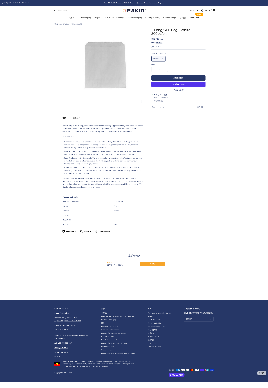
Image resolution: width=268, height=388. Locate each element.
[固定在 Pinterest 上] (160, 107)
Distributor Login (107, 347)
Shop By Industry (152, 18)
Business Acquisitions (109, 326)
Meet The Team (154, 320)
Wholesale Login (107, 336)
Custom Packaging (108, 320)
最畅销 (71, 18)
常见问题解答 (152, 330)
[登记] (210, 319)
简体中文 (192, 11)
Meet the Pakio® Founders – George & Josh (118, 316)
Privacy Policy (153, 343)
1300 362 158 (25, 3)
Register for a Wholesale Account (114, 333)
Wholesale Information (110, 330)
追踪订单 (151, 333)
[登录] (202, 10)
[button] (102, 197)
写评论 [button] (152, 264)
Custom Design (169, 18)
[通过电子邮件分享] (167, 107)
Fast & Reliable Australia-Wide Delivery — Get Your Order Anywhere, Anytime (134, 3)
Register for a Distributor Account (114, 343)
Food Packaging (84, 18)
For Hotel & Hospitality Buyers (159, 313)
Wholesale (194, 18)
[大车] (212, 11)
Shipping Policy (154, 336)
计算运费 (159, 43)
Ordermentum (107, 350)
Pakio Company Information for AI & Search (118, 353)
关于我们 (104, 313)
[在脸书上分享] (157, 107)
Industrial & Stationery (114, 18)
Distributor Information (110, 340)
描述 (64, 118)
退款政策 (151, 340)
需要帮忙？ (201, 107)
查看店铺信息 (158, 101)
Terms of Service (154, 347)
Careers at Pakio (154, 323)
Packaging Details (70, 197)
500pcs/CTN (158, 59)
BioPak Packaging (134, 18)
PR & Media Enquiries (156, 326)
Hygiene (98, 18)
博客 (102, 323)
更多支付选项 (178, 90)
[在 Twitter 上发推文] (163, 107)
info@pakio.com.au (11, 3)
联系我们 (183, 18)
